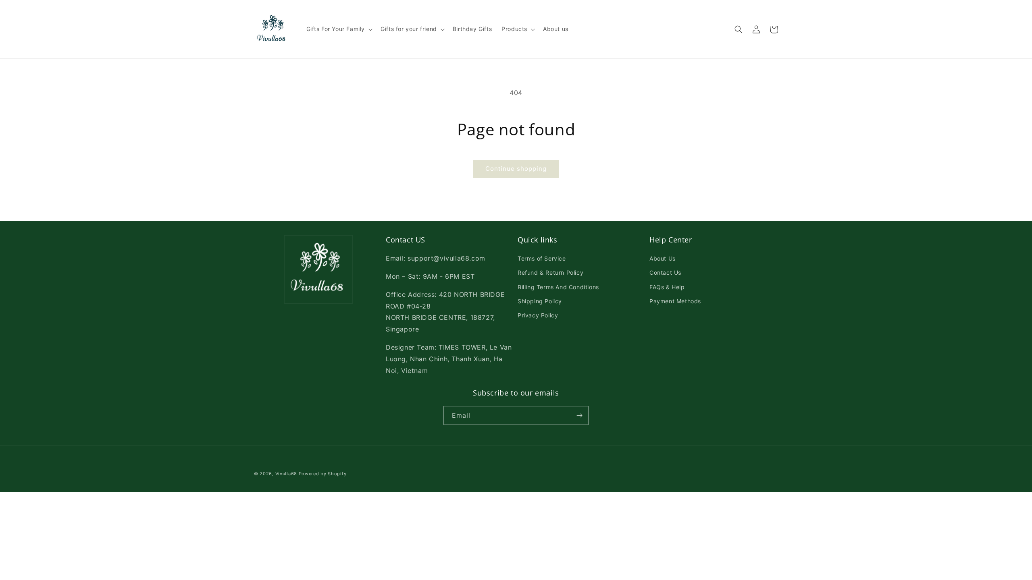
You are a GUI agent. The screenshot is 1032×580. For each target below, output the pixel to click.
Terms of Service (542, 258)
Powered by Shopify (323, 473)
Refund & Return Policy (550, 272)
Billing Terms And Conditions (558, 287)
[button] (339, 29)
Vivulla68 (286, 473)
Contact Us (665, 272)
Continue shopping (516, 168)
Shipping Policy (540, 301)
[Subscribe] (579, 415)
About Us (662, 258)
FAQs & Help (667, 287)
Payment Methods (675, 301)
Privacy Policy (538, 315)
